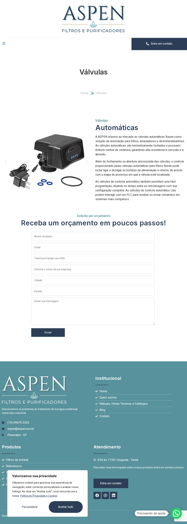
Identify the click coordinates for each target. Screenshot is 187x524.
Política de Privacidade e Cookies (38, 496)
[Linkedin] (113, 495)
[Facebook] (97, 495)
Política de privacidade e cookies (167, 516)
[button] (6, 162)
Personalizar (30, 507)
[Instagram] (105, 495)
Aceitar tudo (65, 507)
